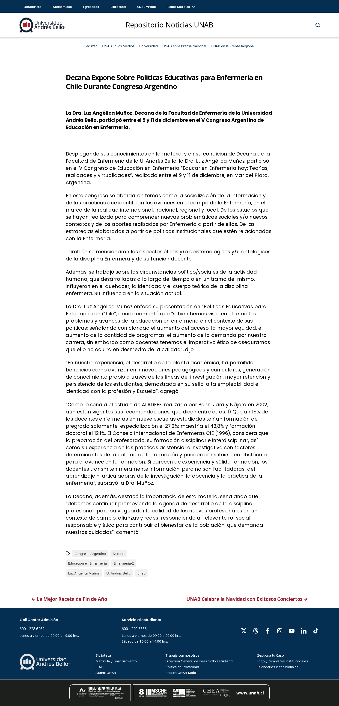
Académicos (62, 7)
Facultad (91, 46)
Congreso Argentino (90, 553)
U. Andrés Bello (118, 573)
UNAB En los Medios (118, 46)
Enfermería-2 (124, 563)
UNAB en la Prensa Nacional (184, 46)
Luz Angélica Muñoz (83, 573)
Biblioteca (118, 7)
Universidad (148, 46)
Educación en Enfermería (87, 563)
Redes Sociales (178, 7)
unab (141, 573)
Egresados (91, 7)
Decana (118, 553)
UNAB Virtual (146, 7)
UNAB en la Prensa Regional (233, 46)
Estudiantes (32, 7)
